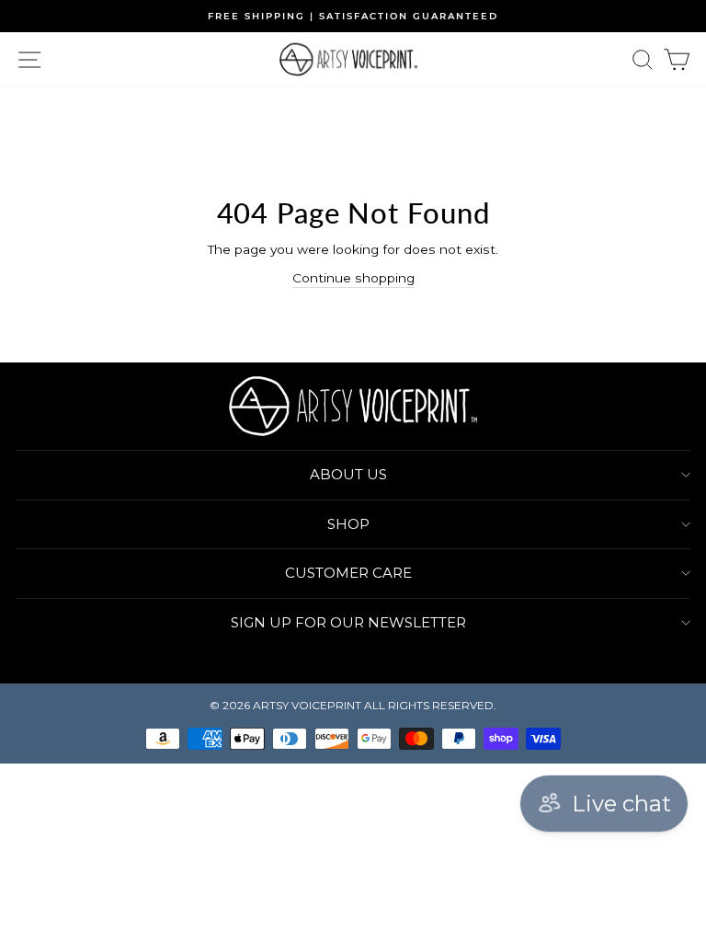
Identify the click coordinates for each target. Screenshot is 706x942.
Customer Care (348, 572)
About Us (348, 474)
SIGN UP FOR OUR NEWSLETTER (348, 622)
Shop (348, 524)
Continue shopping (353, 277)
